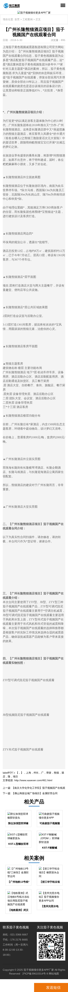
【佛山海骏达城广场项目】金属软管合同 (34, 793)
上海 (28, 772)
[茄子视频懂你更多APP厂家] (10, 5)
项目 (15, 776)
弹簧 (48, 772)
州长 (36, 772)
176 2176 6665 (18, 987)
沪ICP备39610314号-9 (35, 973)
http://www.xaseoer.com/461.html (33, 780)
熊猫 (56, 772)
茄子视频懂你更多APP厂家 (39, 969)
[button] (63, 5)
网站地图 (54, 973)
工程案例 (27, 19)
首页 (17, 19)
